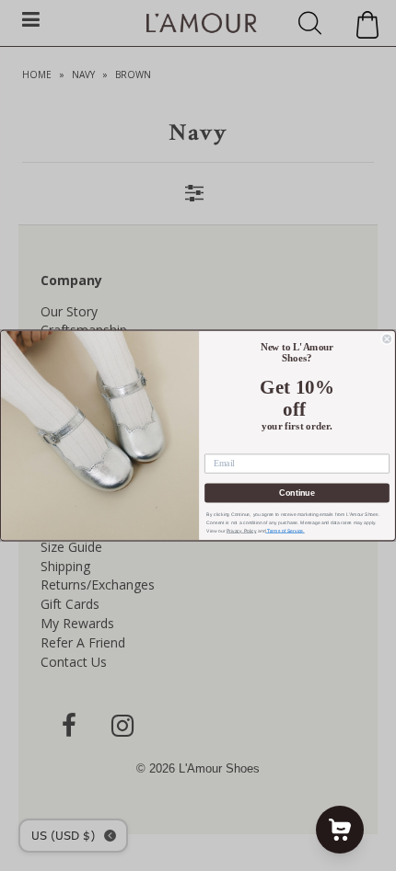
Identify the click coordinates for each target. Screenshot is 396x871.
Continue (297, 492)
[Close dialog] (387, 339)
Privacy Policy (242, 530)
